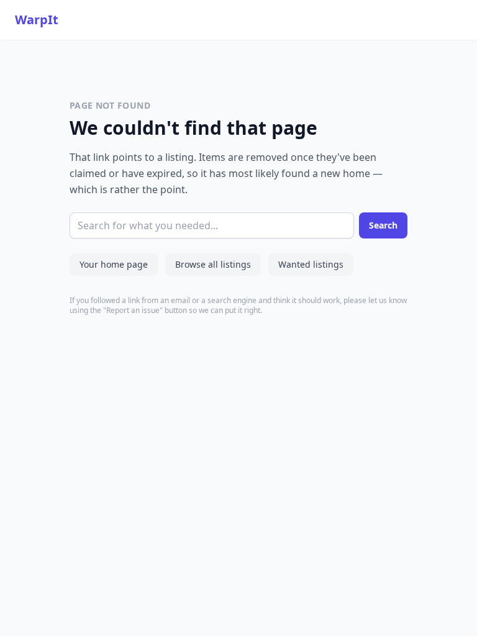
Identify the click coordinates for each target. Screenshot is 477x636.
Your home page (114, 264)
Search (383, 225)
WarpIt (36, 19)
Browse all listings (213, 264)
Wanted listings (310, 264)
